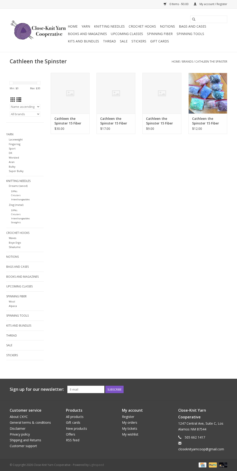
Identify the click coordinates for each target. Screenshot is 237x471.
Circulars (16, 195)
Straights (16, 222)
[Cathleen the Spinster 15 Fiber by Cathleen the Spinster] (70, 93)
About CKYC (19, 416)
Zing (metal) (16, 205)
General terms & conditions (30, 422)
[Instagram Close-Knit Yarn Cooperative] (223, 389)
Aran (12, 162)
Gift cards (159, 41)
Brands (187, 62)
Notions (167, 26)
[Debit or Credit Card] (222, 465)
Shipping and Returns (25, 440)
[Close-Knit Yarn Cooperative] (38, 30)
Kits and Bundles (83, 41)
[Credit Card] (202, 465)
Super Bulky (16, 171)
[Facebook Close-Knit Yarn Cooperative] (215, 389)
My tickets (129, 428)
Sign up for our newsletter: (37, 389)
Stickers (138, 41)
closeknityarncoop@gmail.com (201, 449)
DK (10, 153)
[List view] (18, 99)
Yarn (85, 26)
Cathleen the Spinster (211, 62)
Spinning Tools (190, 34)
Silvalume (15, 247)
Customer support (23, 446)
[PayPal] (212, 465)
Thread (109, 41)
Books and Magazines (87, 34)
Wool (12, 301)
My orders (129, 422)
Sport (12, 148)
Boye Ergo (15, 242)
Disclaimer (17, 428)
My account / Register (213, 4)
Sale (124, 41)
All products (75, 416)
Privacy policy (20, 434)
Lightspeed (96, 465)
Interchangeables (20, 199)
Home (73, 26)
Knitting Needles (109, 26)
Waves (12, 238)
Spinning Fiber (160, 34)
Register (128, 416)
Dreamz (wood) (18, 186)
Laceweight (16, 139)
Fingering (14, 144)
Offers (70, 434)
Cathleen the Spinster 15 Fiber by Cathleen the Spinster (67, 121)
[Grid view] (12, 99)
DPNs (14, 191)
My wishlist (130, 434)
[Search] (193, 19)
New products (76, 428)
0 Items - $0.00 (179, 4)
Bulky (12, 166)
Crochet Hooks (142, 26)
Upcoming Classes (127, 34)
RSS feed (72, 440)
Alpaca (13, 306)
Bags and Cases (192, 26)
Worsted (14, 157)
